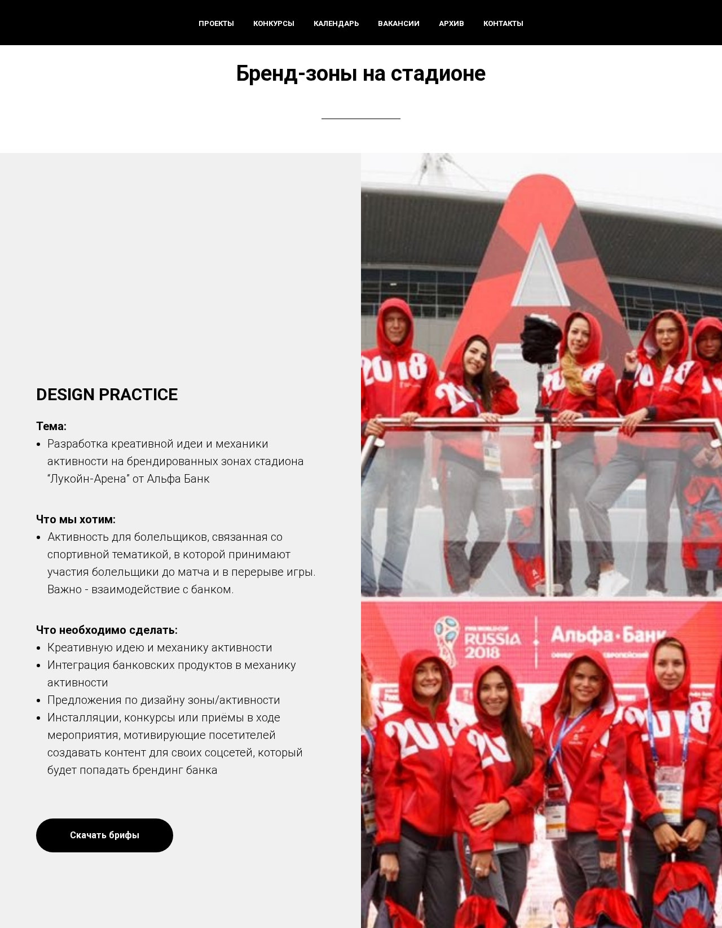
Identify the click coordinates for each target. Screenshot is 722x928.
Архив (451, 23)
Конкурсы (273, 23)
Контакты (503, 23)
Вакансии (399, 23)
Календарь (336, 23)
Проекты (216, 23)
